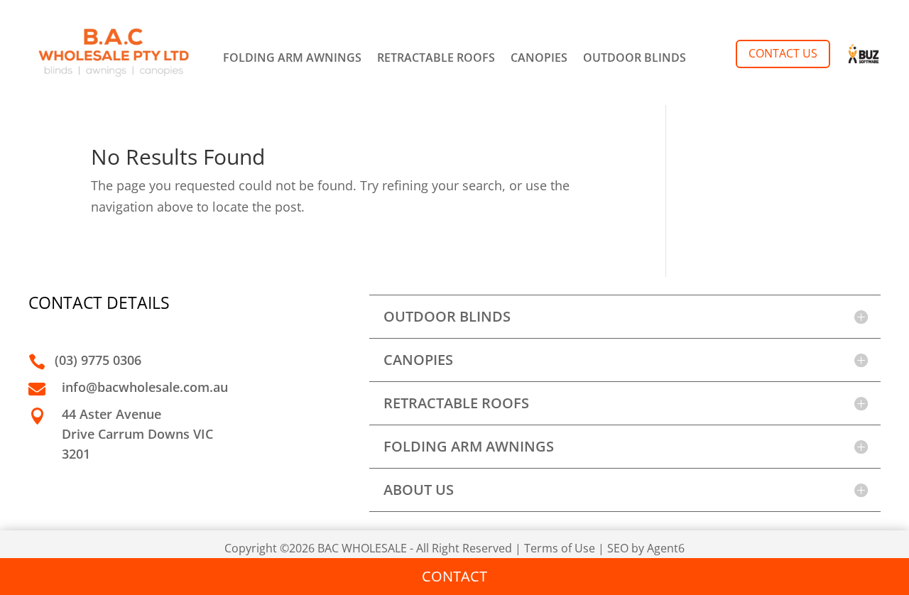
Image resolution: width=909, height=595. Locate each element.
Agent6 (666, 548)
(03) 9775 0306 (98, 360)
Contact (454, 576)
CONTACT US (783, 53)
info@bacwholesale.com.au (145, 386)
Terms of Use (559, 548)
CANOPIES (539, 59)
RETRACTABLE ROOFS (436, 59)
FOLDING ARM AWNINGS (292, 59)
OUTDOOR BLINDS (634, 59)
